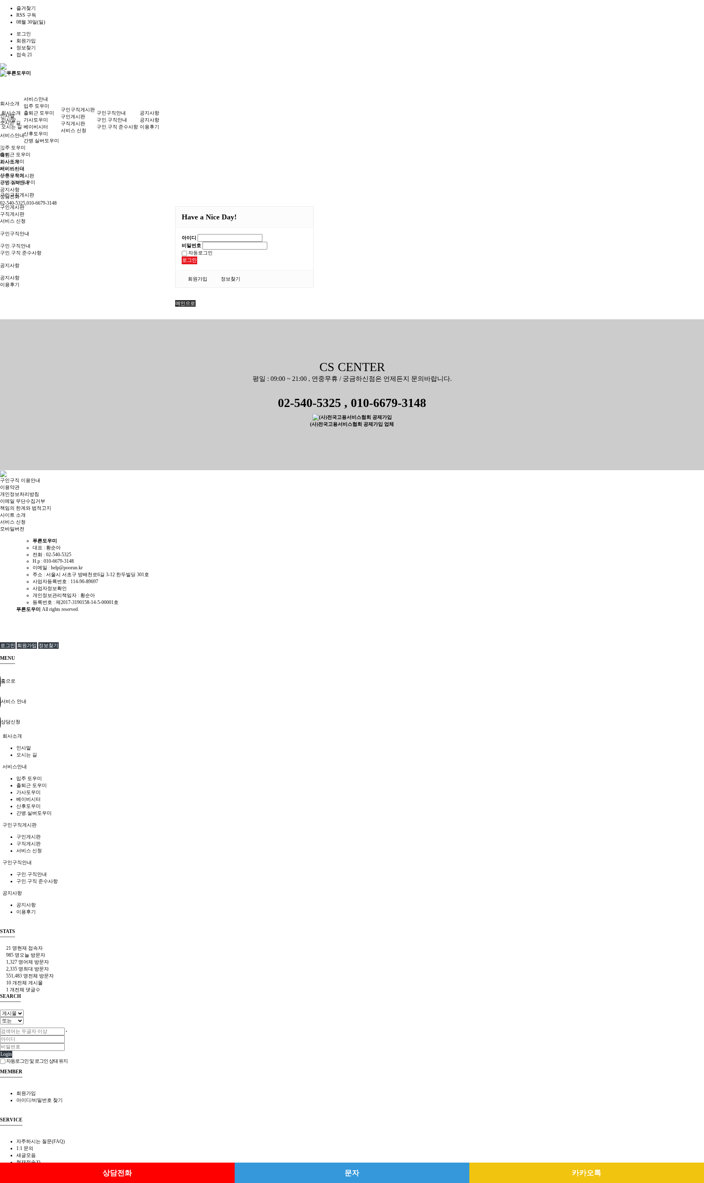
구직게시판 (12, 214)
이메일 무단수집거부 (22, 501)
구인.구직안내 (15, 246)
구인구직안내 (14, 234)
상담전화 (117, 1173)
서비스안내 (12, 135)
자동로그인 (200, 253)
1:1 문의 (24, 1148)
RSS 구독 (26, 15)
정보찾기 (26, 48)
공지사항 (10, 265)
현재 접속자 (24, 948)
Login (6, 1054)
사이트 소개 (13, 515)
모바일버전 (12, 529)
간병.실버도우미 (41, 141)
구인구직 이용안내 (20, 480)
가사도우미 (36, 120)
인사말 (7, 116)
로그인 (23, 34)
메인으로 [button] (185, 303)
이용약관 (10, 487)
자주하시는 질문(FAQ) (40, 1141)
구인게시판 (12, 207)
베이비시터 (36, 127)
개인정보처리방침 (19, 494)
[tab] (352, 736)
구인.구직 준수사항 (21, 253)
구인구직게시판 (78, 110)
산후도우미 (36, 134)
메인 (5, 155)
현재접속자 (28, 1162)
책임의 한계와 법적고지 (25, 508)
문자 (352, 1173)
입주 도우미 (13, 147)
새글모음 (26, 1155)
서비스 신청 (13, 221)
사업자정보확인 (50, 588)
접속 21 (24, 54)
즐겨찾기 (26, 8)
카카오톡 (586, 1173)
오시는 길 (11, 127)
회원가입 (26, 41)
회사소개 (10, 103)
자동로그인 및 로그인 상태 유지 (36, 1061)
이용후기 (10, 284)
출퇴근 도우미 (15, 154)
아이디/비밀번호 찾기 (39, 1100)
